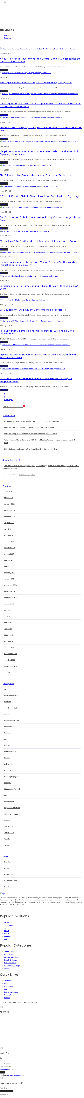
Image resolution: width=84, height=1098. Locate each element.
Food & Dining (9, 954)
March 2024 (8, 566)
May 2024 (8, 560)
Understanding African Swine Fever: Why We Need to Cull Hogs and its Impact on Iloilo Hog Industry (38, 263)
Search (7, 998)
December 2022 (10, 654)
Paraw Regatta (10, 801)
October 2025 (9, 516)
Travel (6, 845)
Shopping (7, 820)
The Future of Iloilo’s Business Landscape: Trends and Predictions (35, 175)
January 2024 (9, 579)
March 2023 (8, 635)
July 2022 (7, 672)
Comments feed (10, 881)
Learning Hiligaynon (11, 776)
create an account (15, 1075)
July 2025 (7, 529)
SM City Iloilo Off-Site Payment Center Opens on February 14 (33, 309)
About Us (7, 981)
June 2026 (8, 492)
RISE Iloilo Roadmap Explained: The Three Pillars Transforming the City (30, 449)
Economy (8, 727)
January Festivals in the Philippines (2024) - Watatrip (24, 466)
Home (6, 35)
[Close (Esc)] (7, 1094)
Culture (7, 714)
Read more (4, 70)
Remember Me (5, 1066)
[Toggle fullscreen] (3, 1094)
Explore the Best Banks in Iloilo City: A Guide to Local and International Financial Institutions (38, 356)
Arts (5, 689)
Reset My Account (7, 1091)
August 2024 (9, 554)
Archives (7, 486)
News (6, 795)
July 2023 (7, 610)
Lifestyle (7, 783)
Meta (5, 856)
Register (7, 862)
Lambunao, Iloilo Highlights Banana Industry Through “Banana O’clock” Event (39, 287)
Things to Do (9, 833)
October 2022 (9, 660)
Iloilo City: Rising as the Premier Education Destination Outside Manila (30, 434)
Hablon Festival (10, 752)
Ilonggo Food (9, 770)
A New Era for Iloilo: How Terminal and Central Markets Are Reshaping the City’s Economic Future (40, 60)
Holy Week (8, 764)
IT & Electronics (10, 963)
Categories (8, 683)
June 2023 (8, 616)
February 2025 (9, 535)
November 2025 (10, 510)
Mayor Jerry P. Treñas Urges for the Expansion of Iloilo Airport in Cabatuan (40, 241)
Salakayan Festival (11, 814)
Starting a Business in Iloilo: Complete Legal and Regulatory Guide (36, 82)
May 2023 (8, 623)
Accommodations (11, 951)
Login (2, 1072)
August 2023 (9, 604)
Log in (6, 868)
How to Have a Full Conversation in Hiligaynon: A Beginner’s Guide (29, 427)
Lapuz (6, 934)
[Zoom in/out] (1, 1094)
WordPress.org (9, 887)
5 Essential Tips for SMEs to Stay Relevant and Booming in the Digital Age (40, 196)
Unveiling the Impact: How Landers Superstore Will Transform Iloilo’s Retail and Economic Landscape (40, 105)
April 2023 (8, 629)
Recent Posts (9, 415)
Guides (7, 745)
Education (8, 733)
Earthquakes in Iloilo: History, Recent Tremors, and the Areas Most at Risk (31, 421)
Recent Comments (12, 460)
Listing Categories (11, 992)
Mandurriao (8, 936)
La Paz (6, 931)
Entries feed (8, 874)
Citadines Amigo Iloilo (27, 475)
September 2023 (10, 598)
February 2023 (9, 641)
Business (7, 38)
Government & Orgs (12, 966)
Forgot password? (6, 1069)
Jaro (6, 928)
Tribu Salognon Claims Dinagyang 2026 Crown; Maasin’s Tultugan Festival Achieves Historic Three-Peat (41, 441)
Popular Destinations (12, 808)
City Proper (8, 925)
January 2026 (9, 504)
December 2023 (10, 585)
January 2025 (9, 541)
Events (6, 739)
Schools (7, 968)
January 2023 (9, 647)
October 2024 (9, 548)
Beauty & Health (10, 960)
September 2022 (10, 666)
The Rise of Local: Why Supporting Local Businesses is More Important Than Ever (41, 129)
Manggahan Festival (12, 789)
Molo (6, 939)
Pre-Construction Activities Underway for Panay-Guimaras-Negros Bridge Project (40, 219)
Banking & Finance (11, 957)
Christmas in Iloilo (11, 708)
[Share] (5, 1094)
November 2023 (10, 591)
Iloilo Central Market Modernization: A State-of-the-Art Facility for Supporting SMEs (36, 380)
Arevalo (7, 922)
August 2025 (9, 523)
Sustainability (9, 826)
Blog (6, 983)
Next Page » (8, 400)
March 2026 (8, 498)
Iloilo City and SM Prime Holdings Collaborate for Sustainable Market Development (37, 332)
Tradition (7, 839)
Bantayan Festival (11, 695)
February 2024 (9, 573)
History (7, 758)
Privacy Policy (9, 995)
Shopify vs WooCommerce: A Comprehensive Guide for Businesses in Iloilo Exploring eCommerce (40, 153)
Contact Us (8, 986)
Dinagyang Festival (11, 720)
